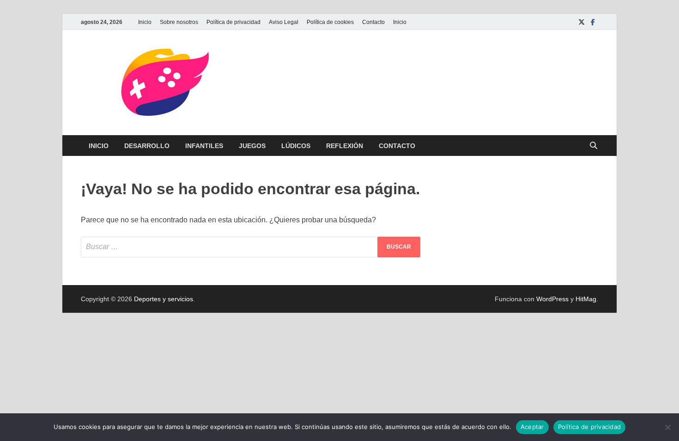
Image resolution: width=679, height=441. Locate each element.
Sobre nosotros (179, 22)
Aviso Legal (283, 22)
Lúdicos (295, 145)
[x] (581, 22)
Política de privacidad (233, 22)
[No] (667, 427)
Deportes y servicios (163, 299)
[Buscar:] (250, 247)
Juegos (252, 145)
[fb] (592, 22)
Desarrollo (147, 145)
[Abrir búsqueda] (593, 146)
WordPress (552, 299)
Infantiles (204, 145)
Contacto (373, 22)
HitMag (586, 299)
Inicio (145, 22)
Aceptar (532, 426)
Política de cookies (330, 22)
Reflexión (344, 145)
